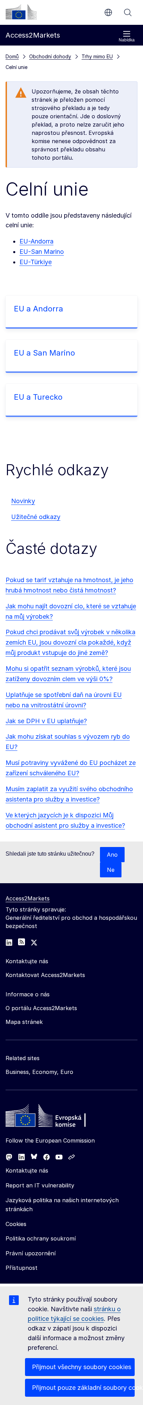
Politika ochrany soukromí (41, 1238)
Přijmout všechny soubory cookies (81, 1367)
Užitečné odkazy (35, 516)
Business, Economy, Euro (39, 1071)
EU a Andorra (38, 308)
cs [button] (108, 12)
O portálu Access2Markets (41, 1008)
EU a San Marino (44, 352)
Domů (12, 56)
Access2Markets (28, 898)
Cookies (16, 1223)
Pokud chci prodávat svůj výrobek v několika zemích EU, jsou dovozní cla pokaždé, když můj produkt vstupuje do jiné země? (70, 642)
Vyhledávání (127, 12)
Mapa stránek (24, 1021)
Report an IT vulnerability (40, 1185)
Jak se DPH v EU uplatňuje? (46, 721)
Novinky (23, 501)
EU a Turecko (38, 396)
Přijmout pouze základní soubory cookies (83, 1387)
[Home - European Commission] (56, 1117)
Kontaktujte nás (27, 1170)
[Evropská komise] (21, 11)
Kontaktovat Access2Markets (45, 974)
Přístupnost (21, 1267)
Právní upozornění (31, 1253)
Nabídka (127, 40)
